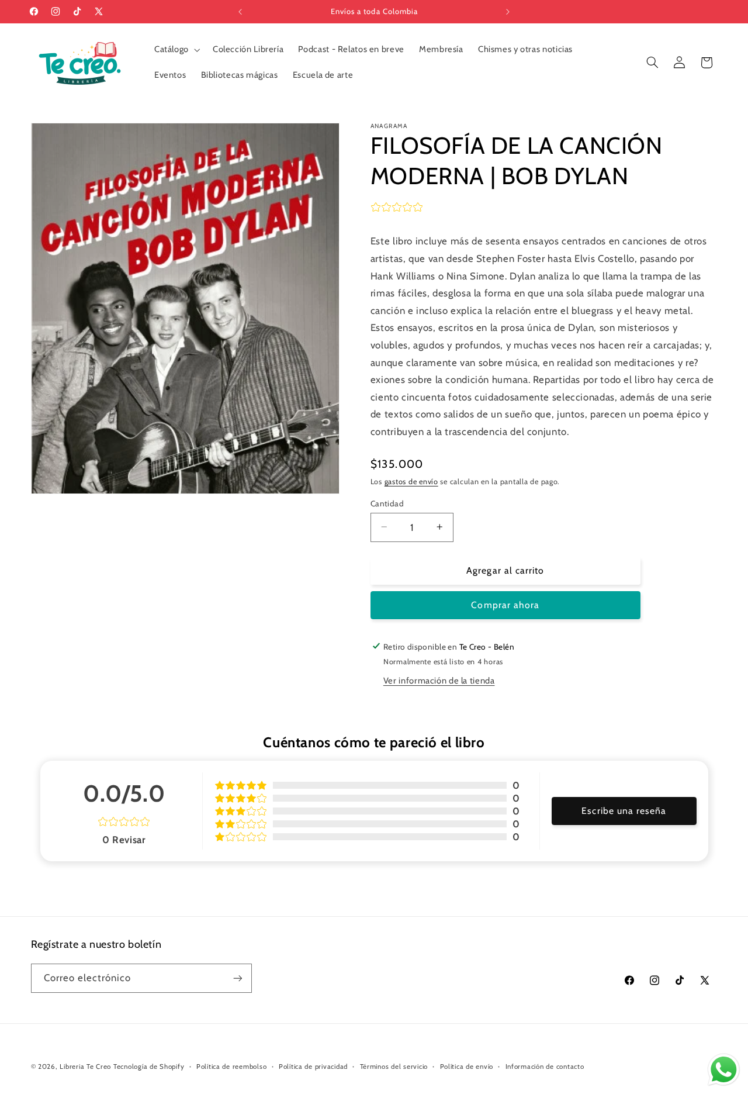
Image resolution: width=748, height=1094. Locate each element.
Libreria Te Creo (85, 1066)
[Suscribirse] (237, 978)
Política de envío (467, 1066)
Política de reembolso (231, 1066)
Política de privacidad (313, 1066)
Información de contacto (544, 1066)
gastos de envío (411, 481)
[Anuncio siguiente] (508, 11)
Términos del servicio (394, 1066)
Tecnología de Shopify (148, 1066)
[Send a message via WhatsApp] (723, 1069)
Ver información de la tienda (439, 680)
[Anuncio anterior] (240, 11)
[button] (176, 50)
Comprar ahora (505, 604)
